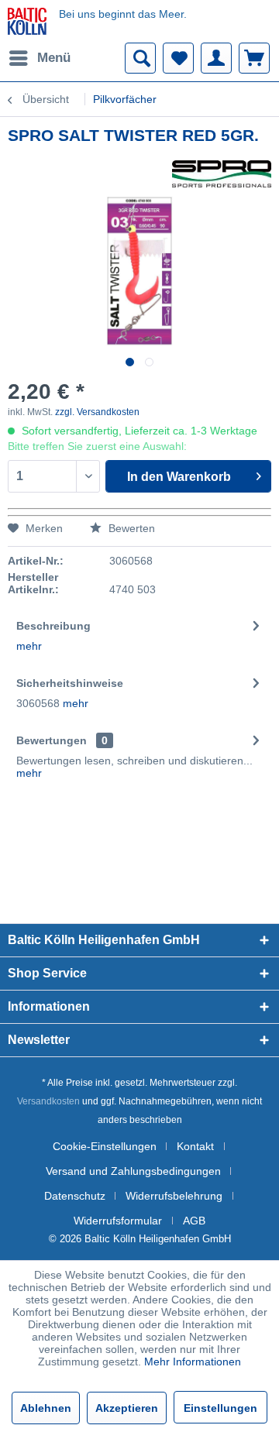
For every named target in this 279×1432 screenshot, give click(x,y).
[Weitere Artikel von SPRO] (221, 173)
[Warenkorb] (254, 58)
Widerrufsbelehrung (174, 1196)
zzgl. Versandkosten (97, 412)
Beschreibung (53, 626)
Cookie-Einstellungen (105, 1146)
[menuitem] (39, 58)
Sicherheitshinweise (69, 683)
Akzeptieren (126, 1408)
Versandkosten (48, 1101)
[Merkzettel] (178, 58)
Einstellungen (220, 1408)
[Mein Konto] (216, 58)
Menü (54, 57)
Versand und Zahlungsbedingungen (133, 1171)
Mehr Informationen (192, 1361)
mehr (29, 646)
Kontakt (195, 1146)
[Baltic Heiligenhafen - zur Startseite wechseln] (27, 21)
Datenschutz (74, 1196)
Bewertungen (51, 740)
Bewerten (130, 528)
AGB (194, 1220)
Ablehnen (45, 1408)
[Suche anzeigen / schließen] (140, 58)
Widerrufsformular (118, 1220)
